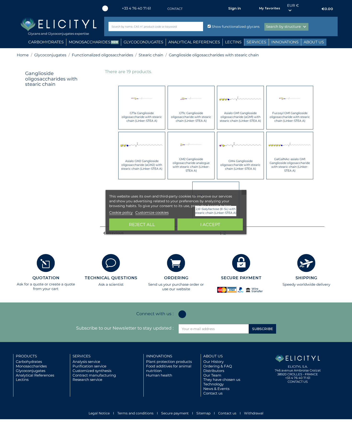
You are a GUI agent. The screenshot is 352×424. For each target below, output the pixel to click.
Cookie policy (121, 212)
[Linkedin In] (105, 8)
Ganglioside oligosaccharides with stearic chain (51, 78)
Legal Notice (99, 413)
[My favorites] (253, 8)
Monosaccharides (31, 366)
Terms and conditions (135, 413)
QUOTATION (45, 277)
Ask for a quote (30, 284)
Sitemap (203, 413)
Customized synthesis (92, 370)
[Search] (198, 26)
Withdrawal (253, 413)
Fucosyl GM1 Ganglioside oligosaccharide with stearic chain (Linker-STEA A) (290, 116)
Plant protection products (169, 361)
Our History (213, 361)
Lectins (22, 379)
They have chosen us (221, 379)
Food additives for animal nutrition (168, 368)
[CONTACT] (162, 9)
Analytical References (35, 375)
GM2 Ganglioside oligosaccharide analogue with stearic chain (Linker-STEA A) (191, 164)
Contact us (212, 393)
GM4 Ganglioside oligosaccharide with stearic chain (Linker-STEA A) (240, 164)
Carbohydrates (29, 361)
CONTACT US (298, 381)
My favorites (269, 8)
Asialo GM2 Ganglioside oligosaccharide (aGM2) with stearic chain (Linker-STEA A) (141, 164)
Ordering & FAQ (217, 366)
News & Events (216, 388)
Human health (159, 375)
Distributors (213, 370)
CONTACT (174, 9)
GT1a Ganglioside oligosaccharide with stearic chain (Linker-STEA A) (142, 116)
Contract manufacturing (94, 375)
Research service (87, 379)
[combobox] (147, 26)
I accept (210, 224)
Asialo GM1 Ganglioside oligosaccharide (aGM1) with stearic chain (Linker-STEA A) (240, 116)
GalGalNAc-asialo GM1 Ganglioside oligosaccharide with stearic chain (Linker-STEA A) (290, 164)
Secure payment (175, 413)
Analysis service (86, 361)
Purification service (89, 366)
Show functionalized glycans (235, 26)
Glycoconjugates (30, 370)
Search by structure (286, 27)
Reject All (142, 224)
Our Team (212, 375)
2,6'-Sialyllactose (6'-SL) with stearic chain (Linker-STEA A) (215, 211)
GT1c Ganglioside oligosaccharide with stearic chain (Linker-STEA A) (191, 116)
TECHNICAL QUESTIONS (111, 277)
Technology (213, 384)
